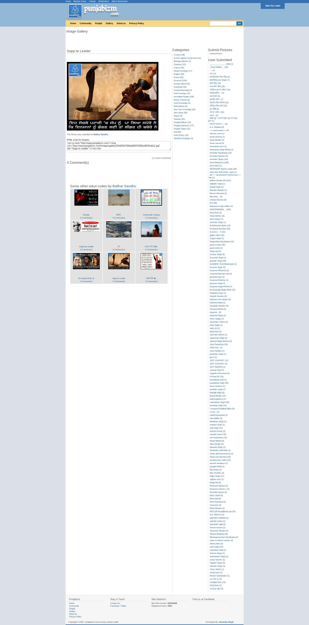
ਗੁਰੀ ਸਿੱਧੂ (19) (215, 83)
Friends (92, 1)
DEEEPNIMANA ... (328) (220, 209)
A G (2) (213, 73)
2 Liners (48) (179, 55)
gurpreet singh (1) (217, 283)
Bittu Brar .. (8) (216, 196)
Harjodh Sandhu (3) (218, 296)
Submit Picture (216, 53)
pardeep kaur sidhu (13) (220, 460)
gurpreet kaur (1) (217, 277)
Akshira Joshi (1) (217, 133)
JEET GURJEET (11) (219, 360)
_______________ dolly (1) (221, 64)
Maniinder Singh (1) (218, 421)
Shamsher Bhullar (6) (219, 531)
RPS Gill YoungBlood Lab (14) (223, 511)
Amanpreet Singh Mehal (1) (221, 150)
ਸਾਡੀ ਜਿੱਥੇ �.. (151, 278)
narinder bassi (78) (218, 434)
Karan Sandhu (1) (217, 386)
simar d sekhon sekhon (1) (221, 540)
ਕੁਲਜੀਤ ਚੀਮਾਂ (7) (216, 99)
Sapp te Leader (119, 278)
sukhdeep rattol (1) (218, 550)
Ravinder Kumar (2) (218, 492)
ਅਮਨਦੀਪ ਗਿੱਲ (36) (217, 86)
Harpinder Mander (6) (219, 306)
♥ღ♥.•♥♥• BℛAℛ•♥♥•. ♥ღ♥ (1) (223, 172)
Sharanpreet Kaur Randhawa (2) (224, 537)
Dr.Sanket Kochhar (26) (220, 229)
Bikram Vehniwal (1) (218, 193)
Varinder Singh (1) (217, 566)
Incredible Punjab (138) (184, 97)
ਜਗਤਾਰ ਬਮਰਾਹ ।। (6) (219, 124)
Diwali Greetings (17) (183, 71)
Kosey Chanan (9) (182, 100)
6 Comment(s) (119, 218)
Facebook (114, 606)
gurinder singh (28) (218, 261)
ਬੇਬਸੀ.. (119, 215)
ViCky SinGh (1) (217, 569)
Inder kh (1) (215, 328)
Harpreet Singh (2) (218, 315)
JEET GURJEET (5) (218, 364)
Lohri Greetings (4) (182, 103)
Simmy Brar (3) (216, 544)
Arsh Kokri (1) (216, 166)
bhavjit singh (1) (217, 187)
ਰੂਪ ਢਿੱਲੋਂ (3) (214, 109)
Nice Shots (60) (180, 113)
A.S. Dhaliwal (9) (217, 127)
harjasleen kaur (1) (218, 293)
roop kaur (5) (215, 505)
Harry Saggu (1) (217, 319)
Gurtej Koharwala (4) (183, 90)
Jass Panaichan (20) (219, 344)
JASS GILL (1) (216, 348)
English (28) (179, 74)
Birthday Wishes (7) (182, 61)
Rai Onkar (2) (216, 470)
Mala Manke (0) (180, 106)
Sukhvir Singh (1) (217, 553)
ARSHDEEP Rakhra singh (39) (223, 169)
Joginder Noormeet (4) (219, 373)
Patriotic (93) (179, 119)
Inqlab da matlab (86, 246)
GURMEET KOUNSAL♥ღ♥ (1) (223, 264)
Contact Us (115, 603)
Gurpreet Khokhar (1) (219, 280)
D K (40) (213, 203)
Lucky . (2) (214, 412)
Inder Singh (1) (216, 325)
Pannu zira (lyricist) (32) (220, 457)
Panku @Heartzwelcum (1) (221, 454)
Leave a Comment (163, 158)
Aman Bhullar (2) (217, 140)
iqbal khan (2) (216, 331)
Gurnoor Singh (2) (217, 267)
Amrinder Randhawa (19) (221, 153)
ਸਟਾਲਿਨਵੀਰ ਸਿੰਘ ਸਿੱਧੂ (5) (220, 77)
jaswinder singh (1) (218, 354)
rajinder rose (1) (217, 479)
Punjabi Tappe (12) (182, 129)
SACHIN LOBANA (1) (219, 518)
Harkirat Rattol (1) (217, 303)
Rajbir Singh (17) (217, 476)
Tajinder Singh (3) (217, 563)
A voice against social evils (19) (187, 58)
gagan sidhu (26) (217, 235)
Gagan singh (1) (217, 238)
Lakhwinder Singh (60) (219, 402)
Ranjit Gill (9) (215, 482)
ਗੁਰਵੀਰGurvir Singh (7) (219, 80)
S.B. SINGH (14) (217, 515)
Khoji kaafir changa (151, 215)
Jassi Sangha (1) (217, 351)
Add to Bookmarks (120, 1)
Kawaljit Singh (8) (217, 392)
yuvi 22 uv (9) (216, 579)
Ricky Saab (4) (216, 495)
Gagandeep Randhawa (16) (222, 241)
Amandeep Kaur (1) (218, 146)
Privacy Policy (136, 23)
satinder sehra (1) (217, 521)
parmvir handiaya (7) (219, 463)
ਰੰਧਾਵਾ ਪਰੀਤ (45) (217, 112)
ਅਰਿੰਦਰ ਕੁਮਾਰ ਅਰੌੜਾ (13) (220, 90)
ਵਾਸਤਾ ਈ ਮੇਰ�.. (151, 246)
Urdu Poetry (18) (181, 135)
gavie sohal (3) (216, 248)
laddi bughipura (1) (218, 399)
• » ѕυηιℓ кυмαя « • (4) (219, 130)
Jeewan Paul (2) (217, 370)
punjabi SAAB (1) (217, 466)
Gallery (109, 23)
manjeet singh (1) (217, 425)
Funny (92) (178, 77)
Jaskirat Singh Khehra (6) (221, 341)
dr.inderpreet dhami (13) (220, 225)
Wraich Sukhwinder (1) (220, 576)
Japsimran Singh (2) (218, 338)
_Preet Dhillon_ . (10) (219, 67)
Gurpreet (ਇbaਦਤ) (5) (219, 270)
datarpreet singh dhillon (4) (221, 206)
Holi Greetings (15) (182, 93)
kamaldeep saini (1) (218, 380)
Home (68, 1)
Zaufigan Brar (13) (218, 582)
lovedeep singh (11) (218, 405)
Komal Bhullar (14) (218, 396)
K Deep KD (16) (217, 376)
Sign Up (269, 5)
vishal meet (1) (216, 572)
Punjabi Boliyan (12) (182, 122)
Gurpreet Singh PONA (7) (221, 286)
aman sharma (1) (217, 137)
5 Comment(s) (151, 250)
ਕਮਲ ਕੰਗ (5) (215, 96)
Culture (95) (179, 68)
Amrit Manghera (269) (219, 162)
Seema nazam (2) (217, 527)
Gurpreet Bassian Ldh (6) (221, 274)
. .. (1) (212, 70)
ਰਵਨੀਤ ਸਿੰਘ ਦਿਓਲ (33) (219, 102)
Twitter (123, 606)
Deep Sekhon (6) (217, 216)
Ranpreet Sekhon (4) (219, 486)
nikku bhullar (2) (217, 444)
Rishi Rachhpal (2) (218, 502)
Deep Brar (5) (216, 213)
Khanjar (86, 215)
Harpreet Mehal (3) (218, 309)
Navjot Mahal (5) (217, 441)
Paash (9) (178, 116)
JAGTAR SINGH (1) (218, 335)
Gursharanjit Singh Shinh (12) (222, 290)
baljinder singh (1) (217, 184)
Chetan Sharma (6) (218, 200)
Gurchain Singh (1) (218, 258)
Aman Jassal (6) (217, 143)
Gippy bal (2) (215, 251)
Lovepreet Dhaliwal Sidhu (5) (222, 409)
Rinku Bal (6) (215, 499)
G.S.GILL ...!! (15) (217, 232)
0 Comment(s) (86, 218)
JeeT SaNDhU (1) (217, 367)
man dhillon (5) (216, 418)
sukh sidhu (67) (216, 547)
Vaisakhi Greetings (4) (183, 138)
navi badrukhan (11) (218, 437)
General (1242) (180, 80)
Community (86, 23)
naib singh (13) (216, 428)
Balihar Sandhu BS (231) (220, 180)
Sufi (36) (177, 132)
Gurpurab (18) (180, 87)
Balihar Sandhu (101, 134)
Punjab (98, 23)
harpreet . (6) (215, 312)
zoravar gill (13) (216, 589)
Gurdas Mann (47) (182, 84)
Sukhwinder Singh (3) (219, 556)
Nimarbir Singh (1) (217, 447)
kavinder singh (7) (217, 389)
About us (121, 23)
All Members (103, 1)
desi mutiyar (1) (216, 219)
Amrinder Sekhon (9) (219, 156)
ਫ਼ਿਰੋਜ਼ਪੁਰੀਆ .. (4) (217, 93)
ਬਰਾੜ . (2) (214, 115)
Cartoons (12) (180, 64)
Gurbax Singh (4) (217, 254)
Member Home (79, 1)
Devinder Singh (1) (218, 222)
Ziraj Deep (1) (216, 585)
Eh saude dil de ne (86, 278)
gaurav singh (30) (217, 245)
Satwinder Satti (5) (218, 524)
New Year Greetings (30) (184, 109)
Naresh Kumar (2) (217, 431)
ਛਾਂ (119, 246)
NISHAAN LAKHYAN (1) (220, 450)
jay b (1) (213, 357)
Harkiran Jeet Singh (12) (220, 299)
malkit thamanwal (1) (219, 415)
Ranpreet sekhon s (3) (219, 489)
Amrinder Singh (226, 622)
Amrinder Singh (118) (219, 159)
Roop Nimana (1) (217, 508)
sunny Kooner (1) (217, 560)
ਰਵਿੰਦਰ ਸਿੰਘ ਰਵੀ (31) (218, 106)
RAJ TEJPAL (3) (217, 473)
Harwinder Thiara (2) (219, 322)
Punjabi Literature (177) (184, 125)
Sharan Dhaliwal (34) (219, 534)
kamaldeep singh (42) (219, 383)
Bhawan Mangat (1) (218, 190)
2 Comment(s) (151, 218)
